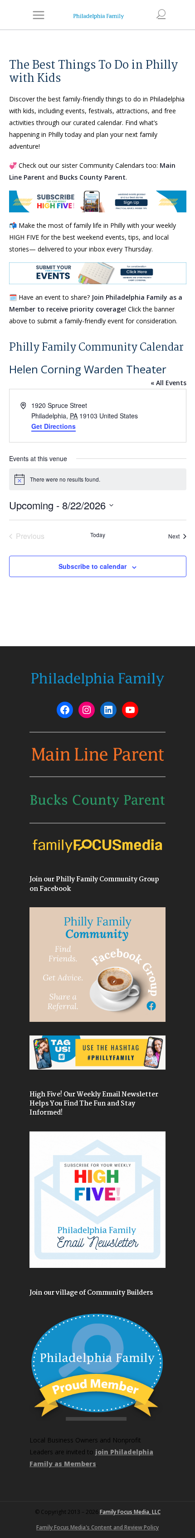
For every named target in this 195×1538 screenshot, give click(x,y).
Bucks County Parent (92, 177)
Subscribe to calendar (92, 566)
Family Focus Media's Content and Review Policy (97, 1527)
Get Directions (53, 426)
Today (97, 534)
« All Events (168, 382)
